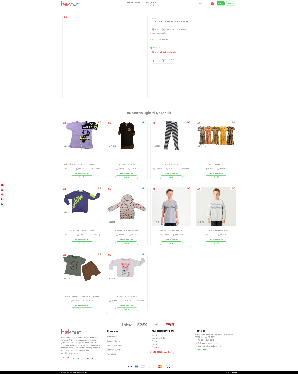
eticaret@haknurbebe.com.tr (209, 346)
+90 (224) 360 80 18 (205, 340)
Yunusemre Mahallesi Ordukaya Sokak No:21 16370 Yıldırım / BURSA (214, 336)
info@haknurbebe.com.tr (207, 343)
